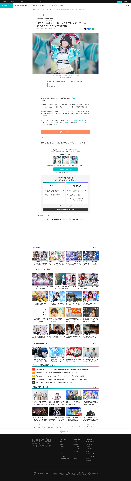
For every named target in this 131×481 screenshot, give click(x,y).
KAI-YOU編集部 (52, 424)
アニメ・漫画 (39, 9)
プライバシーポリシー (91, 453)
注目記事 (62, 444)
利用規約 (88, 451)
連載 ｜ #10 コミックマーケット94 (45, 20)
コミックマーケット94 (51, 9)
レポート (44, 9)
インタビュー (63, 456)
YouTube (40, 446)
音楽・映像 (75, 451)
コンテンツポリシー (65, 424)
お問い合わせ (89, 444)
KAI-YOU (33, 9)
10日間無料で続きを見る (65, 169)
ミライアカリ (67, 122)
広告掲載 (88, 446)
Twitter (33, 446)
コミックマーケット (56, 219)
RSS (50, 446)
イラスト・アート (77, 448)
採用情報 (88, 461)
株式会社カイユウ (41, 424)
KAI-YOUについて (90, 441)
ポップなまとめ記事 (64, 458)
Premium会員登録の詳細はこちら (65, 209)
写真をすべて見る (65, 132)
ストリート (75, 456)
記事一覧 (62, 441)
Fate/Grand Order (78, 120)
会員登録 (120, 1)
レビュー (62, 453)
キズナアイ (49, 122)
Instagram (46, 446)
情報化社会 (75, 444)
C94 (66, 219)
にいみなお (39, 30)
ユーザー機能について (91, 448)
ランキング (62, 446)
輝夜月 (58, 122)
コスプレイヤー (44, 219)
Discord (43, 446)
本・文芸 (75, 441)
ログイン (126, 1)
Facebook (36, 446)
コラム (61, 448)
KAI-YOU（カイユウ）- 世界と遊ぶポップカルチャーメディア (6, 5)
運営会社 (88, 458)
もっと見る (61, 5)
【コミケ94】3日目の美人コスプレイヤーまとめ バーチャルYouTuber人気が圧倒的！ (64, 24)
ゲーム (74, 453)
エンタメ (75, 458)
